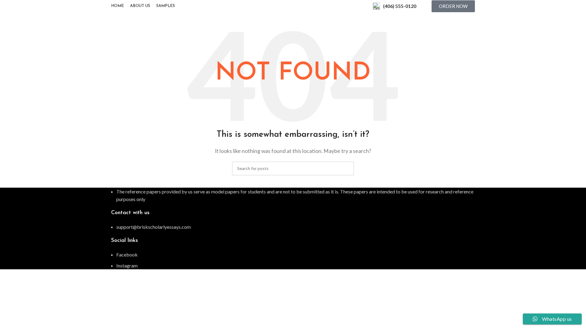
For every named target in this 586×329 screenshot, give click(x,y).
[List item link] (293, 227)
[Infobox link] (394, 6)
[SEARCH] (347, 168)
